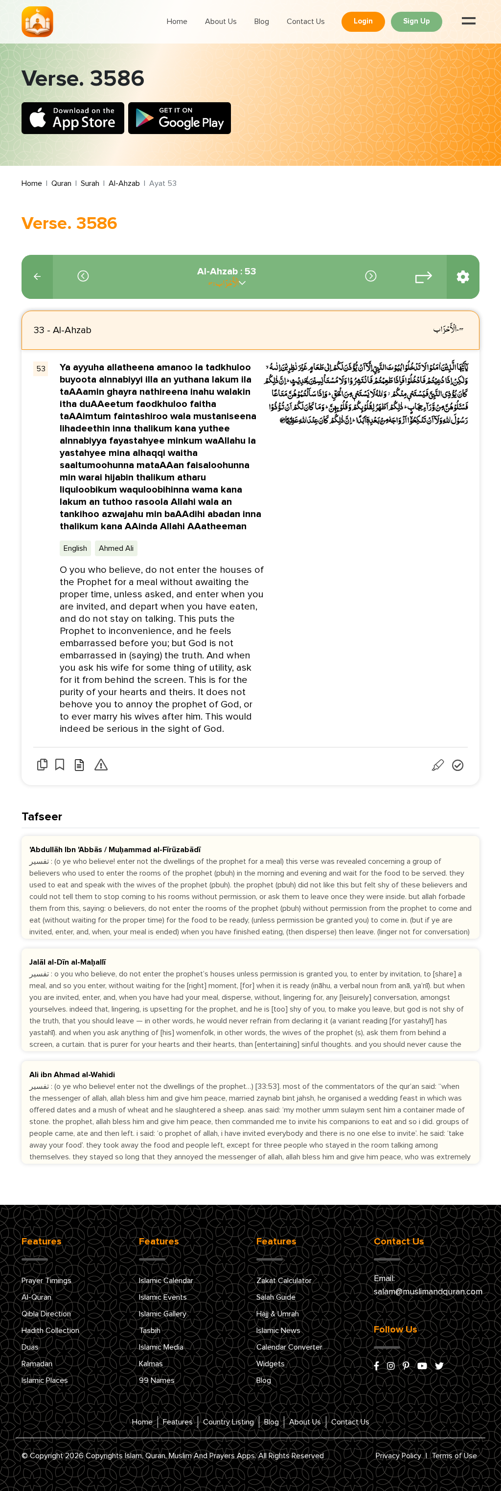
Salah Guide (276, 1297)
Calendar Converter (289, 1347)
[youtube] (422, 1366)
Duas (30, 1347)
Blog (261, 21)
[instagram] (391, 1366)
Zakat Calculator (284, 1281)
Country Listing (228, 1422)
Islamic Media (161, 1347)
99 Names (157, 1380)
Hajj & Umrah (277, 1314)
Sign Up (416, 21)
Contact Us (306, 21)
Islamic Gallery (162, 1314)
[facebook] (376, 1366)
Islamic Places (45, 1380)
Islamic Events (163, 1297)
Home (177, 21)
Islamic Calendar (166, 1281)
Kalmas (151, 1364)
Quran (61, 183)
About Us (221, 21)
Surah (90, 183)
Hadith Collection (50, 1330)
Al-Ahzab (124, 183)
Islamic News (278, 1330)
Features (178, 1422)
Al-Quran (36, 1297)
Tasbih (149, 1330)
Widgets (270, 1364)
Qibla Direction (46, 1314)
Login (363, 21)
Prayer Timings (46, 1281)
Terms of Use (454, 1456)
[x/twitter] (439, 1366)
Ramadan (37, 1364)
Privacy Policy (398, 1456)
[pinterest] (406, 1366)
